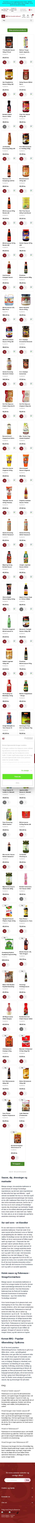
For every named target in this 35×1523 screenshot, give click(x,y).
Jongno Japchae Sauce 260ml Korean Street (24, 567)
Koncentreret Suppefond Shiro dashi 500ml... (8, 438)
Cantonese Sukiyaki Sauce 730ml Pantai (8, 277)
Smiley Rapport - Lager (7, 1516)
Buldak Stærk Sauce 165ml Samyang (7, 116)
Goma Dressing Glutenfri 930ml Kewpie (8, 374)
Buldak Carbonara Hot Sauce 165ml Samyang (25, 889)
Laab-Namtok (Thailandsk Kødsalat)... (23, 1115)
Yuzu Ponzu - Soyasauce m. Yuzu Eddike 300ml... (25, 921)
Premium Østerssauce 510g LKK (25, 663)
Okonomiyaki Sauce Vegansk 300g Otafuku (24, 470)
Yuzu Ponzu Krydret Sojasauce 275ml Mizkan (9, 1115)
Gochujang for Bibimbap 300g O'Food (8, 695)
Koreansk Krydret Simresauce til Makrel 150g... (16, 1147)
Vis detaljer (25, 770)
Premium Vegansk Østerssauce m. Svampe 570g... (9, 631)
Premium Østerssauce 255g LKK (25, 277)
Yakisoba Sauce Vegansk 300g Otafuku (8, 470)
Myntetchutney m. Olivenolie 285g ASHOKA (9, 889)
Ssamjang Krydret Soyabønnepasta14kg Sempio (9, 954)
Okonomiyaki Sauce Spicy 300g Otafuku (9, 599)
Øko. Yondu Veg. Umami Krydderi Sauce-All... (24, 438)
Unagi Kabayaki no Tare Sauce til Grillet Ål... (9, 728)
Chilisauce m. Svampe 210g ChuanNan (7, 1051)
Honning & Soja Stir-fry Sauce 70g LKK (25, 728)
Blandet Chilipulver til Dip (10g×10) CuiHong (25, 1051)
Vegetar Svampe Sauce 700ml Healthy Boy (25, 502)
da (31, 9)
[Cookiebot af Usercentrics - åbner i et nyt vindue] (25, 738)
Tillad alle (17, 776)
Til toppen (17, 1164)
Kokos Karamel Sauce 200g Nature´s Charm (24, 309)
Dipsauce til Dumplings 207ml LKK (8, 180)
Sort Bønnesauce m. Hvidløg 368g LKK (25, 148)
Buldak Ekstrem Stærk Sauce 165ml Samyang (25, 1019)
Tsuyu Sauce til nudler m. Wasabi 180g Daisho (8, 792)
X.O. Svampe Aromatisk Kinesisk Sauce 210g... (25, 341)
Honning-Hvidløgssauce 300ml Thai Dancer (25, 986)
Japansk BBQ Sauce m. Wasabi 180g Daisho (25, 792)
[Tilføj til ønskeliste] (14, 62)
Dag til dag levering (5, 10)
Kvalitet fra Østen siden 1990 (14, 10)
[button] (17, 1488)
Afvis (17, 783)
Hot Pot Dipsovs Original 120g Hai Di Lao (25, 406)
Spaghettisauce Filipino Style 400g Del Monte (9, 921)
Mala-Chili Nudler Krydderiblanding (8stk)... (8, 986)
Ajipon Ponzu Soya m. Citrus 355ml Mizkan (25, 599)
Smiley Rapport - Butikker (8, 1515)
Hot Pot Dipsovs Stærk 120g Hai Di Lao (9, 406)
